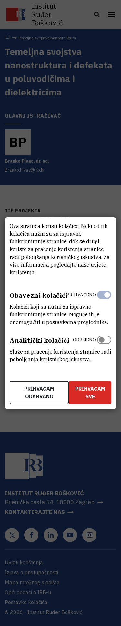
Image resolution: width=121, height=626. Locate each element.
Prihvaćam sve (90, 393)
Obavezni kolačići (39, 295)
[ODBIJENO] (104, 348)
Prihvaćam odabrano (39, 393)
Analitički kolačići (39, 340)
